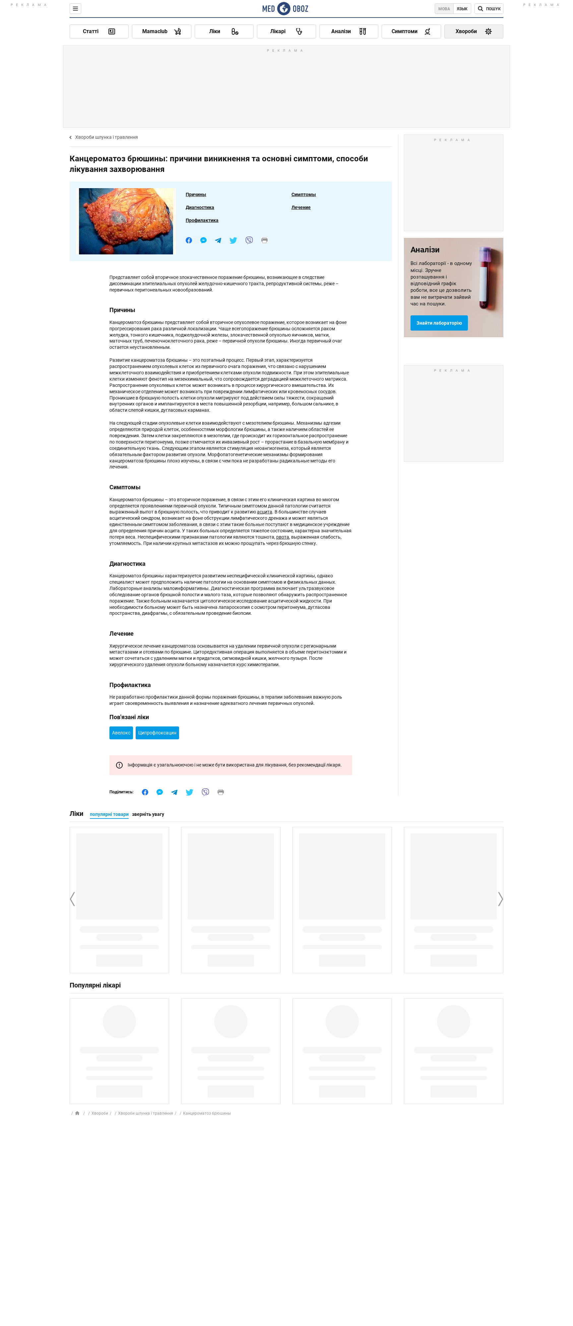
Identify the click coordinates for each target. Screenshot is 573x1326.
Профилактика (202, 220)
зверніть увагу (148, 814)
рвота (282, 537)
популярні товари (109, 814)
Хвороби (100, 1113)
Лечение (301, 207)
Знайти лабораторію (439, 323)
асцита (264, 511)
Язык (462, 9)
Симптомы (303, 194)
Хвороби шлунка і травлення (106, 137)
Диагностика (200, 207)
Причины (196, 194)
